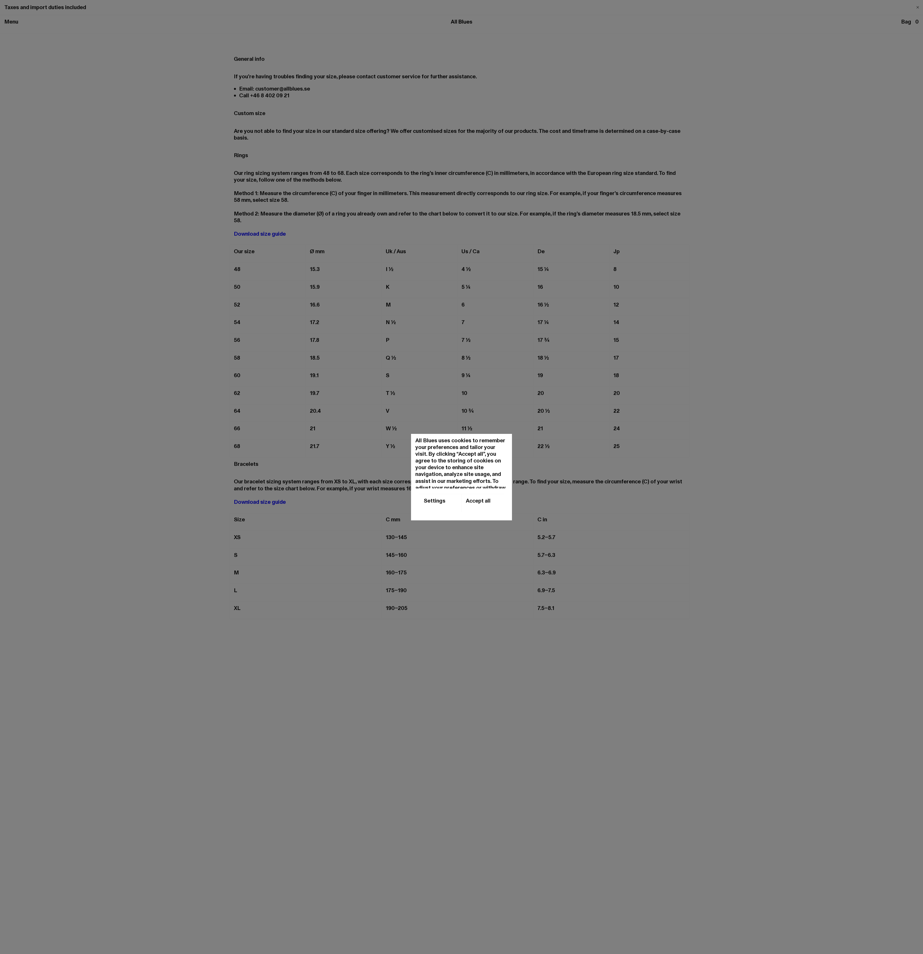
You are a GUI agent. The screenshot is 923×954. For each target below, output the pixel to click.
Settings (434, 501)
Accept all (478, 501)
